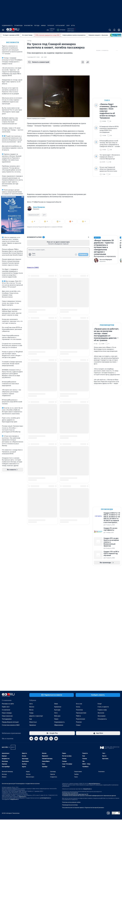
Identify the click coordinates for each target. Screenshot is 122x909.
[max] (46, 738)
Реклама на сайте (8, 704)
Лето (56, 713)
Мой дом (57, 716)
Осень (78, 707)
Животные (33, 722)
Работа (78, 716)
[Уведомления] (114, 30)
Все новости (12, 42)
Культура (57, 710)
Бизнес (31, 707)
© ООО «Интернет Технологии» (11, 813)
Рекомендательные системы (70, 805)
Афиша (43, 25)
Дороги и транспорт (36, 716)
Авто (31, 704)
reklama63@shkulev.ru (94, 783)
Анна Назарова (39, 207)
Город (31, 713)
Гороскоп (50, 25)
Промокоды (18, 25)
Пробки (61, 30)
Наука (56, 719)
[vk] (36, 738)
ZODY (68, 25)
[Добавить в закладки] (83, 62)
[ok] (41, 738)
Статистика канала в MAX (10, 725)
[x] (51, 738)
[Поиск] (110, 30)
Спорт (100, 704)
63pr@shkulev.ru (87, 789)
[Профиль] (119, 30)
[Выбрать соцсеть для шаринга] (88, 62)
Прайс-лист (6, 707)
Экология (101, 713)
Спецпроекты (102, 719)
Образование (58, 725)
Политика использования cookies (71, 802)
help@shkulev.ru (14, 799)
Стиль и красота (103, 707)
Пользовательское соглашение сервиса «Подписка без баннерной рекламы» (83, 807)
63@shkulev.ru (22, 796)
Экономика (101, 716)
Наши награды (7, 713)
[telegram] (31, 738)
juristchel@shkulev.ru (45, 798)
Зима (56, 704)
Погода (36, 25)
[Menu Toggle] (3, 30)
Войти (33, 255)
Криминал (57, 707)
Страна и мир (102, 710)
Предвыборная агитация (10, 722)
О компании (6, 710)
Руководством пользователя (70, 793)
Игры (73, 25)
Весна (31, 710)
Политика (79, 710)
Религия (79, 722)
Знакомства (28, 25)
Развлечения (80, 719)
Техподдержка (7, 719)
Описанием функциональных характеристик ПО (75, 794)
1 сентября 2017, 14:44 (33, 57)
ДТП (44, 215)
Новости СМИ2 (33, 267)
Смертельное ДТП (34, 215)
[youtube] (56, 738)
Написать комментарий (40, 62)
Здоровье (32, 725)
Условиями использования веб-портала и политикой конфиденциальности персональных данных (89, 795)
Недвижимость (7, 25)
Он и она (79, 704)
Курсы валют (60, 25)
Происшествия (81, 713)
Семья (78, 725)
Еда (30, 719)
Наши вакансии (7, 716)
